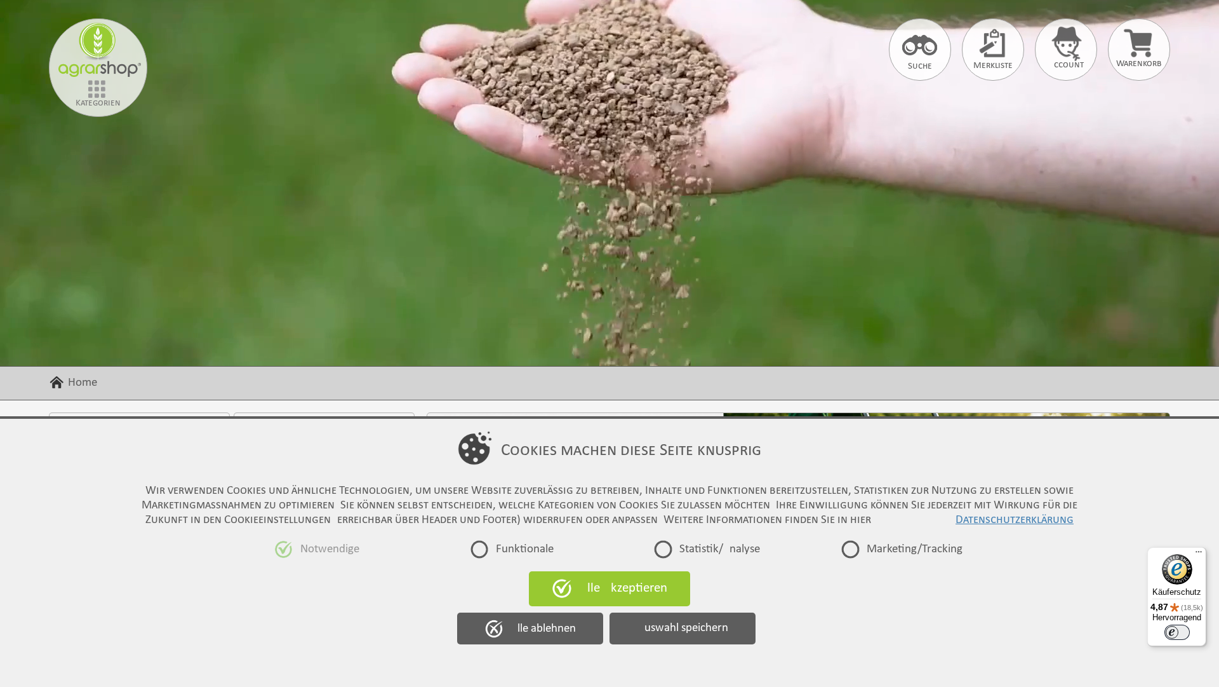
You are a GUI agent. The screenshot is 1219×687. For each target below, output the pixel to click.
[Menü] (1198, 554)
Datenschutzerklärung (1015, 520)
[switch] (1177, 632)
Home (82, 383)
